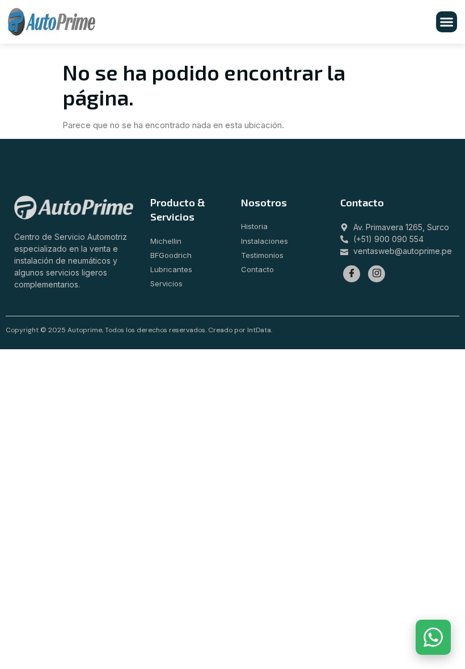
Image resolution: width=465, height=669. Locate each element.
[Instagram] (376, 273)
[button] (447, 22)
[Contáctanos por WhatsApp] (433, 637)
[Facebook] (351, 273)
